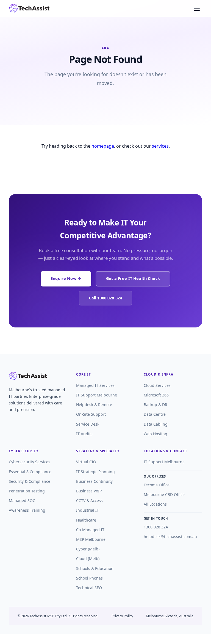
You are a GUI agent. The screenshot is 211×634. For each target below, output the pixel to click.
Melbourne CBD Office (164, 494)
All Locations (155, 504)
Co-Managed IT (90, 529)
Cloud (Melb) (87, 558)
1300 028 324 (156, 527)
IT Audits (84, 433)
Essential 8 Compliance (30, 471)
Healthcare (86, 520)
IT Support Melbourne (96, 395)
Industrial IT (87, 510)
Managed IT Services (95, 385)
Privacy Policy (122, 616)
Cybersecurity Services (29, 461)
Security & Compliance (29, 481)
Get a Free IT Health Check (133, 278)
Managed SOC (22, 500)
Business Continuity (94, 481)
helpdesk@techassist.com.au (170, 536)
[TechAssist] (29, 8)
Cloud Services (157, 385)
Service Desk (87, 424)
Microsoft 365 (156, 395)
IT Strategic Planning (95, 471)
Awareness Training (27, 510)
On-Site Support (91, 414)
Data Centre (155, 414)
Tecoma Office (157, 484)
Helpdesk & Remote (94, 404)
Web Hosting (155, 433)
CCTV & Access (89, 500)
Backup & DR (155, 404)
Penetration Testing (27, 491)
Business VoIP (89, 491)
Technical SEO (89, 587)
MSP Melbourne (91, 539)
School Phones (89, 578)
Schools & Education (94, 568)
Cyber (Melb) (87, 549)
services (160, 146)
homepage (102, 146)
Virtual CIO (86, 461)
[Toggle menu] (196, 8)
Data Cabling (156, 424)
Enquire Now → (66, 278)
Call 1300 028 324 (105, 298)
